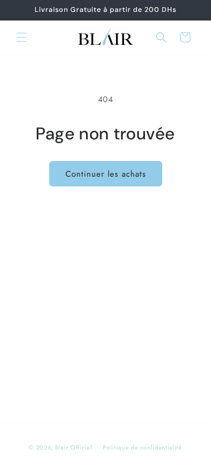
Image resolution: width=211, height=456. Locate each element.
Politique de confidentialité (142, 447)
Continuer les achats (105, 174)
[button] (22, 37)
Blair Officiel (74, 447)
